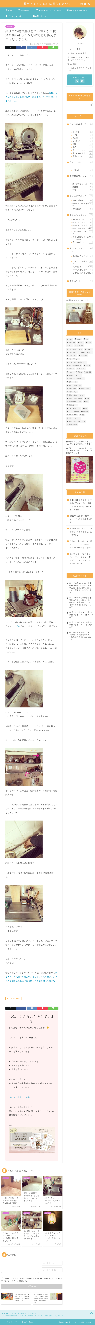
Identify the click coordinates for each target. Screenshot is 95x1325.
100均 (70, 339)
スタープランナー (74, 359)
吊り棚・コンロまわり (14, 998)
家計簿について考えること (76, 378)
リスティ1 (71, 368)
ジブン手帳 (84, 355)
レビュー (71, 372)
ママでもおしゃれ (81, 270)
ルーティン (82, 368)
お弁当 (89, 342)
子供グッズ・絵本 (81, 225)
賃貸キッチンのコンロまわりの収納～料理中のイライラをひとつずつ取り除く (31, 97)
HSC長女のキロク (81, 219)
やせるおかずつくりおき (75, 349)
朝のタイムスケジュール (75, 398)
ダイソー (87, 365)
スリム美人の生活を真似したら (77, 362)
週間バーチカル (73, 415)
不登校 (80, 372)
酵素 (83, 415)
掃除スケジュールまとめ (78, 300)
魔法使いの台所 (73, 424)
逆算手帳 (85, 411)
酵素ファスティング (74, 418)
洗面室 (81, 138)
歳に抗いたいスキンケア (81, 257)
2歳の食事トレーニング (81, 233)
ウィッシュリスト (74, 352)
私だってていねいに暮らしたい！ (47, 3)
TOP (10, 10)
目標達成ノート (73, 405)
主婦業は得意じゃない (80, 177)
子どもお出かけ (81, 242)
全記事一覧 (25, 10)
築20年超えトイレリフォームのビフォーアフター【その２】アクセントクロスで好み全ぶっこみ (81, 558)
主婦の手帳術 (81, 200)
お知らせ (81, 170)
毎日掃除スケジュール (75, 401)
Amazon (79, 339)
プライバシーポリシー (17, 16)
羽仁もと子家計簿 (74, 411)
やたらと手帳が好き (80, 196)
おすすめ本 (72, 342)
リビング (81, 141)
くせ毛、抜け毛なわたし (81, 274)
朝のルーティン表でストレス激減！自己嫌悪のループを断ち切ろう (80, 634)
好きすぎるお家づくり (78, 10)
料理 (81, 190)
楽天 (88, 398)
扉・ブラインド (81, 150)
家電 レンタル (73, 382)
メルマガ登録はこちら (19, 1097)
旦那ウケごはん (73, 392)
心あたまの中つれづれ (80, 163)
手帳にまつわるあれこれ (81, 205)
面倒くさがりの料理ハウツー (77, 421)
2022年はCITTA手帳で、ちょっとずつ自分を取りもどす (81, 519)
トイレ (81, 135)
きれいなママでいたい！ (80, 249)
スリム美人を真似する (75, 365)
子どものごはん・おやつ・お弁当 (81, 238)
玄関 (81, 144)
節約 (85, 408)
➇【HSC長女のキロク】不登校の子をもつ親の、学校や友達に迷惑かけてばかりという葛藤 (81, 505)
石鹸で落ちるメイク (74, 408)
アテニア (89, 349)
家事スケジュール (81, 184)
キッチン (81, 132)
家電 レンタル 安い (75, 385)
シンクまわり (72, 355)
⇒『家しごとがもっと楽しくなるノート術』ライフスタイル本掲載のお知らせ (79, 450)
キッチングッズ (87, 352)
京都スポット (80, 281)
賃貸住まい (10, 26)
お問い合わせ (40, 16)
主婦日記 (88, 372)
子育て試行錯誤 (81, 222)
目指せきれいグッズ (81, 267)
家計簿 (81, 187)
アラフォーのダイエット (81, 262)
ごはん (70, 346)
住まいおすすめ (81, 153)
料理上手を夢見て (85, 388)
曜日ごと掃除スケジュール (76, 395)
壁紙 (81, 147)
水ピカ (17, 626)
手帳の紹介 (81, 209)
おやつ (81, 342)
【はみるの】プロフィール (49, 10)
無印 (86, 401)
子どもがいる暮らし (80, 215)
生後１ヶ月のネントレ (81, 229)
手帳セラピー (72, 388)
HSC (87, 339)
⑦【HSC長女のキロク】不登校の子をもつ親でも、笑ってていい (81, 532)
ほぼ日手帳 (80, 346)
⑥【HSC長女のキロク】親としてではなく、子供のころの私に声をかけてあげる (81, 544)
